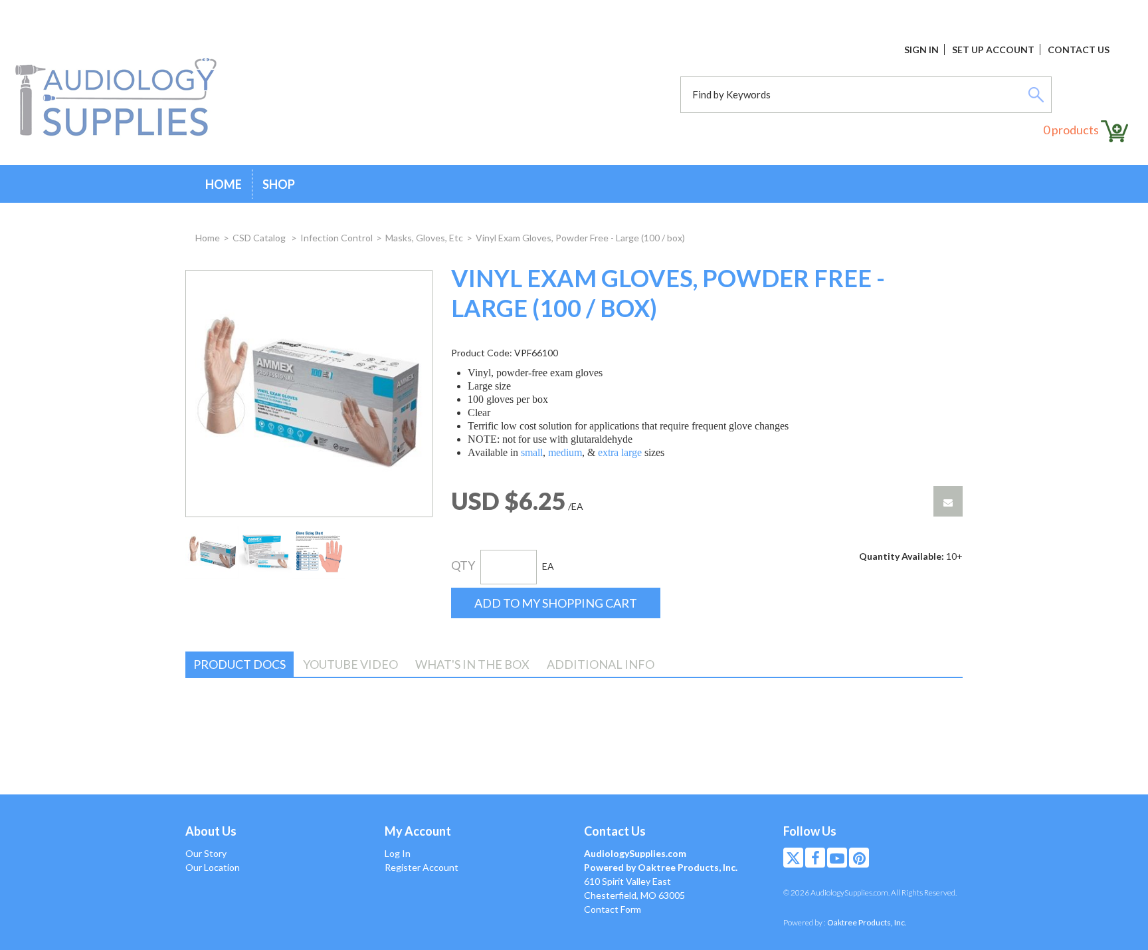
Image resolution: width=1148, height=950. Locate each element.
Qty (463, 565)
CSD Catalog (260, 237)
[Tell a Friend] (948, 501)
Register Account (421, 867)
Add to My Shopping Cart (555, 603)
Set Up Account (993, 49)
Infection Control (336, 237)
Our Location (212, 867)
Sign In (921, 49)
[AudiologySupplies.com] (116, 98)
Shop (278, 184)
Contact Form (612, 909)
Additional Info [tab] (600, 664)
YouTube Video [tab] (350, 664)
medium (565, 452)
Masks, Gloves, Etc (424, 237)
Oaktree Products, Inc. (867, 922)
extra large (620, 452)
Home (223, 184)
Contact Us (1078, 49)
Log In (398, 853)
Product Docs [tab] (239, 664)
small (532, 452)
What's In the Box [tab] (472, 664)
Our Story (206, 853)
